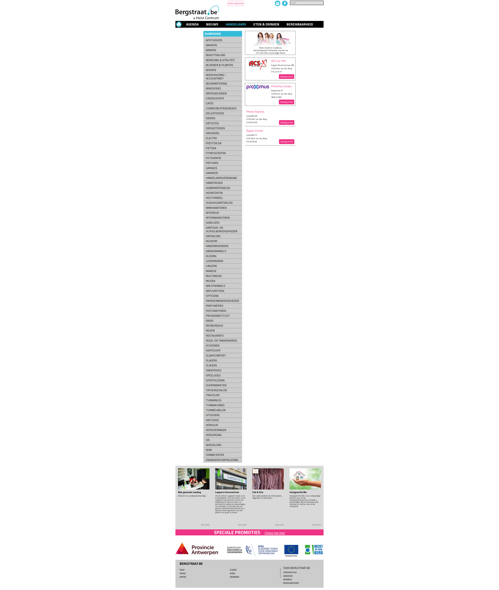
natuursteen (215, 291)
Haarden (212, 173)
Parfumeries (214, 305)
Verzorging (214, 435)
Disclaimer (287, 579)
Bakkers (211, 45)
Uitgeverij (212, 415)
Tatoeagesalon (216, 390)
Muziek (210, 281)
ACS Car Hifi (278, 61)
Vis (208, 440)
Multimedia (213, 276)
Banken (211, 50)
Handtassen (214, 183)
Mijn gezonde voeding (189, 492)
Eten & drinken (266, 24)
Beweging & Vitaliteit (220, 60)
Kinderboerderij (217, 246)
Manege (211, 271)
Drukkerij (212, 133)
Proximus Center (281, 86)
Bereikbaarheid (300, 24)
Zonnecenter (215, 455)
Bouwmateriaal (217, 83)
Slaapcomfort (216, 355)
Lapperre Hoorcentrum (227, 492)
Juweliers (212, 222)
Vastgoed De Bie (298, 492)
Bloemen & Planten (219, 65)
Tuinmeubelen (216, 410)
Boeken (211, 70)
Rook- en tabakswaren (221, 340)
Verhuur (212, 425)
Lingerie (211, 266)
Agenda (192, 24)
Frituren (212, 163)
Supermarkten (216, 385)
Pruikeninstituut (218, 315)
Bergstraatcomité (291, 582)
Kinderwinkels (216, 251)
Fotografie (213, 158)
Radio (210, 320)
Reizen (210, 330)
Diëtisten (212, 123)
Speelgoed (213, 375)
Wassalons (213, 445)
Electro (211, 138)
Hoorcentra (214, 193)
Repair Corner (254, 130)
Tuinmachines (215, 405)
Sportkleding (215, 380)
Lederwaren (214, 261)
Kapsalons (213, 236)
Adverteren (288, 575)
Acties (232, 573)
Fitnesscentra (216, 153)
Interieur (212, 213)
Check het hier (275, 532)
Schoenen (212, 345)
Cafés (210, 103)
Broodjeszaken (216, 93)
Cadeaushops (215, 98)
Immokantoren (216, 208)
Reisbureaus (214, 325)
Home (182, 569)
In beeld (233, 569)
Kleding (211, 256)
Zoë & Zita (257, 492)
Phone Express (255, 111)
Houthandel (214, 198)
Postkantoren (216, 311)
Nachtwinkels (215, 286)
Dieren (210, 118)
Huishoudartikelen (219, 203)
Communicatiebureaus (221, 108)
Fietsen (211, 148)
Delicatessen (215, 113)
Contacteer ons (290, 571)
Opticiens (212, 296)
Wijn (209, 450)
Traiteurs (213, 395)
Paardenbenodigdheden (222, 301)
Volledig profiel (286, 76)
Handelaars (236, 24)
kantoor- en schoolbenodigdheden (221, 229)
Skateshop (213, 350)
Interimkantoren (218, 217)
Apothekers (214, 40)
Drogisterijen (215, 128)
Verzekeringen (216, 430)
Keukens (211, 241)
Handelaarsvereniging (221, 178)
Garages (211, 168)
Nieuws (212, 24)
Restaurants (215, 335)
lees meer (205, 524)
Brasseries (213, 88)
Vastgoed (212, 420)
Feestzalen (213, 143)
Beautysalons (215, 55)
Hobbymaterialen (218, 188)
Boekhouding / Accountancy (216, 76)
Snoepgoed (213, 370)
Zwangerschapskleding (222, 460)
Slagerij (211, 360)
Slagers (211, 365)
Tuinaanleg (213, 400)
